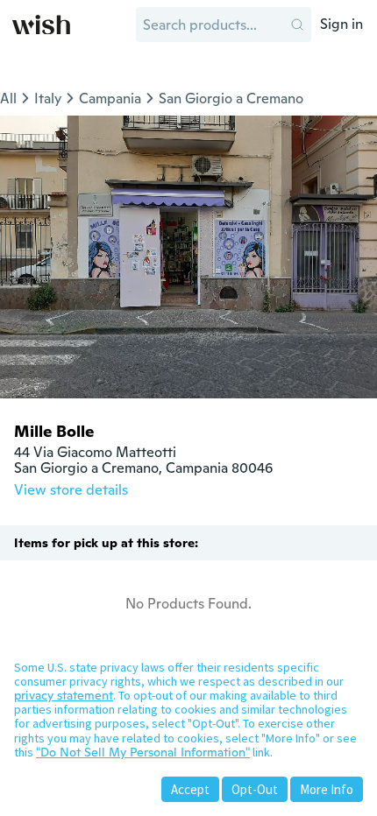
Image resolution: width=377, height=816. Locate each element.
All (8, 98)
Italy (47, 98)
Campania (110, 98)
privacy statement (63, 695)
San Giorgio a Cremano (231, 98)
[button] (297, 24)
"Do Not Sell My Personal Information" (143, 752)
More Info (326, 789)
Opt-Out (254, 789)
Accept (190, 789)
